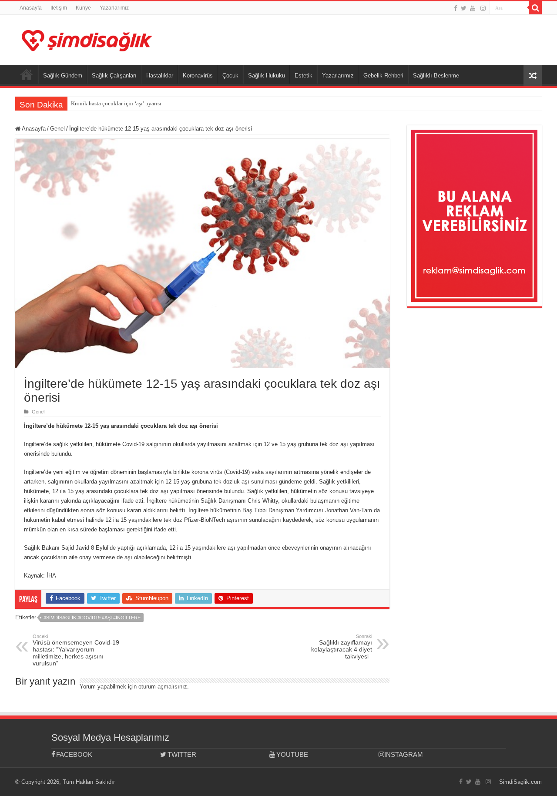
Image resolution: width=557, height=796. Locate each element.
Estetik (303, 75)
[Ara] (535, 7)
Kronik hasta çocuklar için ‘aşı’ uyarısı (116, 103)
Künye (83, 8)
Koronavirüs (198, 75)
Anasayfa (31, 8)
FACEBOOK (74, 754)
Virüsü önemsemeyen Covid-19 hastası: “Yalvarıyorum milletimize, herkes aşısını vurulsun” (76, 650)
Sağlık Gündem (62, 75)
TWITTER (182, 754)
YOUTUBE (292, 754)
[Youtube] (472, 8)
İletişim (58, 8)
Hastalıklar (159, 75)
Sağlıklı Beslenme (436, 75)
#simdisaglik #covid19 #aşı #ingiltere (92, 617)
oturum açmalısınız (162, 686)
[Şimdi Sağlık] (87, 39)
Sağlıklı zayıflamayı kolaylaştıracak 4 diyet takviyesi (341, 647)
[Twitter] (463, 8)
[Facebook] (455, 8)
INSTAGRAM (403, 754)
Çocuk (230, 75)
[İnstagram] (483, 8)
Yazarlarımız (114, 8)
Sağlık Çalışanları (114, 75)
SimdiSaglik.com (520, 782)
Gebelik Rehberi (383, 75)
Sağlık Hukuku (266, 75)
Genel (57, 128)
